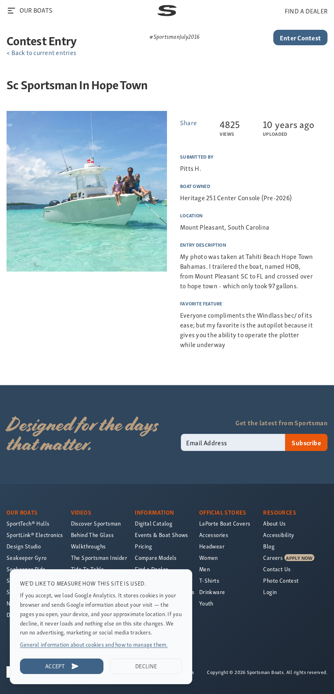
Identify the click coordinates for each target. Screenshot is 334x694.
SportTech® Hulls (28, 523)
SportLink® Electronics (35, 535)
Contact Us (276, 569)
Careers (273, 557)
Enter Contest (300, 37)
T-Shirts (209, 580)
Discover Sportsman (96, 523)
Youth (206, 603)
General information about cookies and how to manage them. (94, 644)
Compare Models (156, 557)
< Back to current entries (41, 52)
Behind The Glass (92, 535)
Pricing (143, 546)
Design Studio (24, 546)
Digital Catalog (153, 523)
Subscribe (306, 442)
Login (270, 592)
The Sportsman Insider (99, 557)
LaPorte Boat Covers (224, 523)
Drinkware (212, 592)
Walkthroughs (88, 546)
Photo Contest (281, 580)
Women (208, 557)
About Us (274, 523)
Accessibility (278, 535)
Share (188, 122)
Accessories (213, 535)
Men (204, 569)
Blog (269, 546)
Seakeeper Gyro (27, 557)
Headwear (211, 546)
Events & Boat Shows (161, 535)
